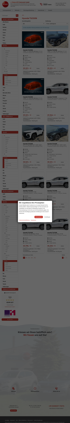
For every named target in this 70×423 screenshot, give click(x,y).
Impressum (33, 220)
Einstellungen (47, 217)
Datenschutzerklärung (24, 220)
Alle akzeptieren (38, 217)
